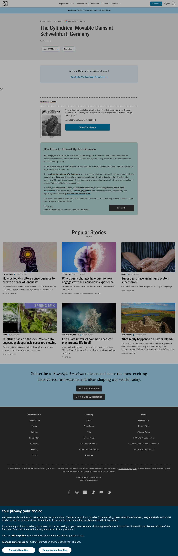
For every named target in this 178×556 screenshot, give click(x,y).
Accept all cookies (18, 550)
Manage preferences (13, 541)
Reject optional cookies (55, 550)
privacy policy (18, 535)
